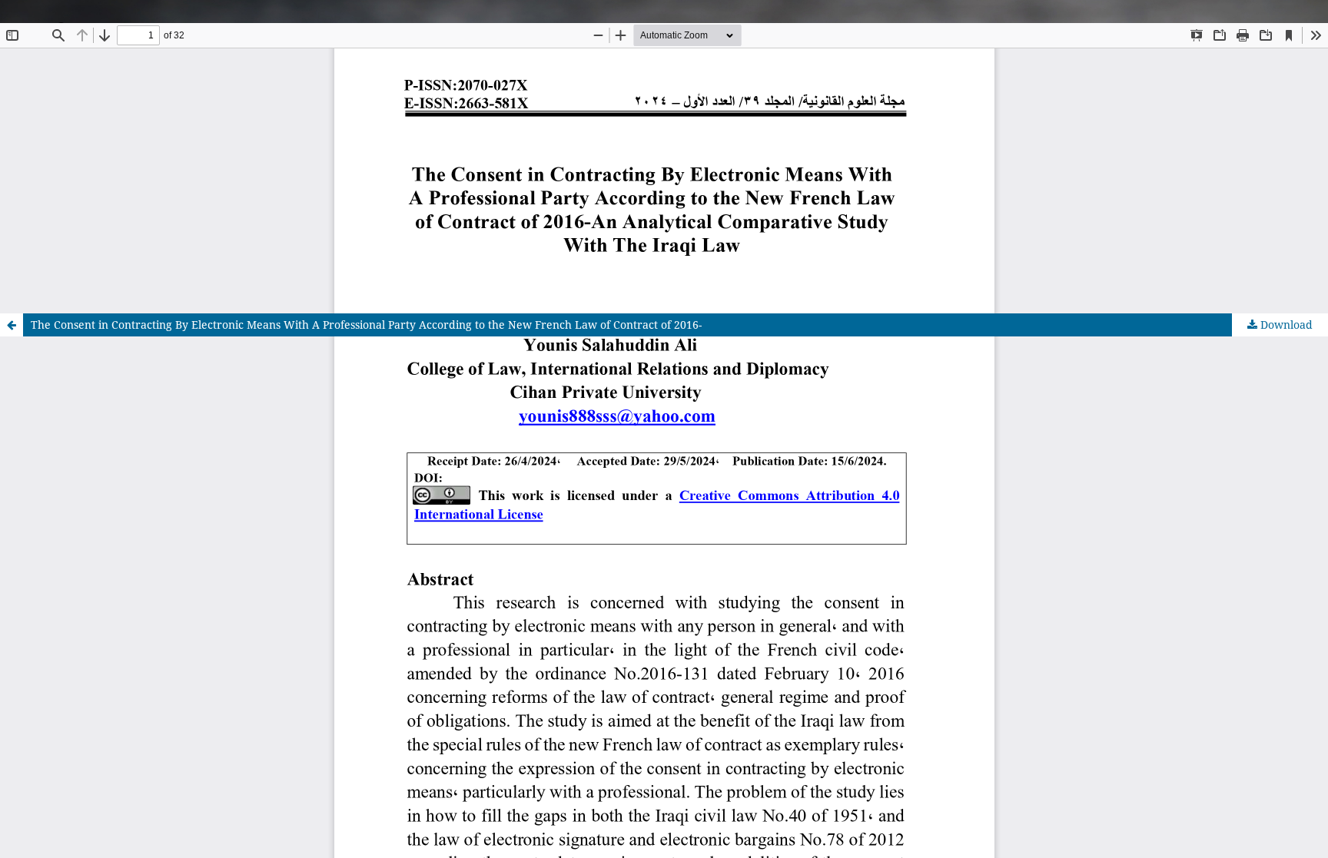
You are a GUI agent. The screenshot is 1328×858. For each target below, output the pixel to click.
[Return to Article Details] (11, 324)
